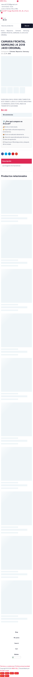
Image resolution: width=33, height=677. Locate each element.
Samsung (26, 51)
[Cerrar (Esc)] (2, 673)
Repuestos (19, 51)
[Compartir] (7, 673)
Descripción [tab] (6, 161)
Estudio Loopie (4, 670)
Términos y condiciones (7, 666)
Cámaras (12, 51)
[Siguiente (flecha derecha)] (7, 676)
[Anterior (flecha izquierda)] (2, 676)
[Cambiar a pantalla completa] (12, 673)
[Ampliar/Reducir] (16, 673)
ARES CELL (3, 1)
